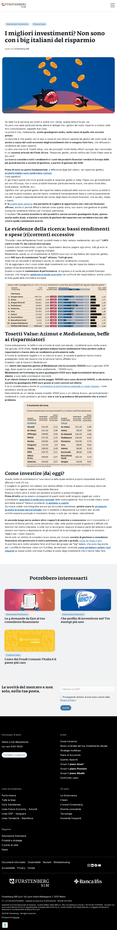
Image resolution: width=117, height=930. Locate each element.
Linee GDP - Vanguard (14, 813)
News (5, 849)
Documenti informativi (13, 862)
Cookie (31, 868)
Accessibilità (8, 868)
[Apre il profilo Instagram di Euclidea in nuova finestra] (89, 865)
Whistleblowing (62, 862)
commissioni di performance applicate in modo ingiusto (69, 386)
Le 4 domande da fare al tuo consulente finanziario (25, 620)
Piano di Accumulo (70, 755)
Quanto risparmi (69, 759)
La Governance (68, 795)
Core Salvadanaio (11, 804)
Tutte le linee (9, 800)
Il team (63, 800)
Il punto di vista (10, 845)
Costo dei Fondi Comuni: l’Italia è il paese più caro (30, 660)
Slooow (16, 917)
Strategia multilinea (70, 750)
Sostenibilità (34, 862)
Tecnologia (66, 813)
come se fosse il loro (90, 540)
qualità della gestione (21, 203)
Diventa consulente (70, 809)
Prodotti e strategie (12, 840)
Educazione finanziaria (14, 835)
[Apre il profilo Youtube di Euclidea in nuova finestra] (99, 865)
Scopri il (71, 764)
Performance (9, 795)
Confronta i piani (69, 777)
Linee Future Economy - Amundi (19, 809)
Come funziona (68, 741)
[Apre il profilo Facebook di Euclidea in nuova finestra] (96, 865)
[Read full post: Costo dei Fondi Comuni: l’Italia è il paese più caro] (30, 640)
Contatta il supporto (14, 754)
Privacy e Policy (67, 700)
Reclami (47, 862)
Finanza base (39, 24)
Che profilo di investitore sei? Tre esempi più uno (85, 620)
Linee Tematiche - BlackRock (17, 818)
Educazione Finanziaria (17, 24)
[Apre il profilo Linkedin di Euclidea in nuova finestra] (92, 865)
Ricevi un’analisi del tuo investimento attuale (83, 745)
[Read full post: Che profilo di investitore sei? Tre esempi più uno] (86, 599)
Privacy (21, 868)
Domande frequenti (70, 818)
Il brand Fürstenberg (71, 804)
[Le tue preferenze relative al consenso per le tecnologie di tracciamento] (5, 925)
